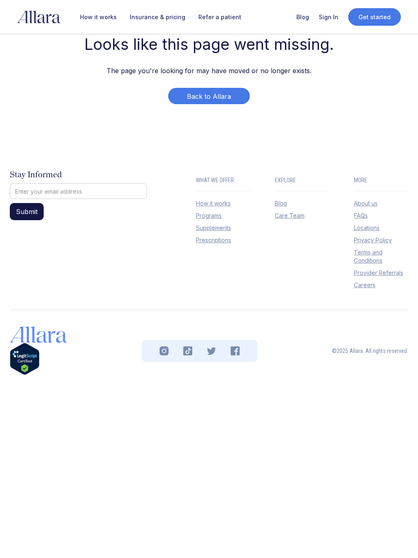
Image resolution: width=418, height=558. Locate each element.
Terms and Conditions (368, 256)
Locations (367, 227)
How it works (213, 203)
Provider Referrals (378, 272)
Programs (209, 215)
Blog (281, 203)
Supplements (213, 227)
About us (366, 203)
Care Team (290, 215)
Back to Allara (209, 96)
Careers (365, 284)
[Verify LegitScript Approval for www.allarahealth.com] (25, 358)
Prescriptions (213, 240)
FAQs (361, 215)
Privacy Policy (373, 240)
